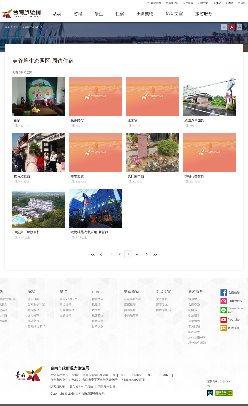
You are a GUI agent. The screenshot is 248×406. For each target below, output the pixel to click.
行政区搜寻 (67, 310)
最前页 (93, 254)
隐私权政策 (57, 386)
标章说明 (97, 326)
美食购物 (144, 13)
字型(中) (232, 27)
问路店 (192, 310)
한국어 (242, 2)
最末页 (155, 254)
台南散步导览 (36, 304)
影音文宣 (174, 13)
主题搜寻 (65, 315)
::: (147, 3)
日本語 (229, 2)
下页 (101, 254)
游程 (78, 13)
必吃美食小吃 (132, 299)
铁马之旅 (33, 321)
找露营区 (97, 315)
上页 (146, 254)
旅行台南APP (197, 337)
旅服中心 (194, 299)
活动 (57, 13)
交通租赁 (194, 315)
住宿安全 (97, 321)
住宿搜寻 (97, 299)
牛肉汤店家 (131, 315)
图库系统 (162, 310)
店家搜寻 (130, 304)
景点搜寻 (65, 304)
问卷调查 (194, 332)
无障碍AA (223, 393)
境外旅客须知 (197, 343)
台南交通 (194, 304)
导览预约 (194, 321)
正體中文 (203, 2)
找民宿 (96, 310)
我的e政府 (210, 393)
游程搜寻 (33, 310)
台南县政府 (172, 2)
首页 (7, 26)
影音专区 (162, 304)
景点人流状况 (68, 299)
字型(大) (239, 27)
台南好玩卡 (35, 326)
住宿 (119, 13)
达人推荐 (33, 315)
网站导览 (156, 2)
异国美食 (130, 310)
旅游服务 (203, 13)
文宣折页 (162, 299)
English (217, 2)
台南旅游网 (21, 14)
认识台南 (33, 299)
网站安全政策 (106, 386)
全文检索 (188, 2)
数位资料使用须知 (81, 386)
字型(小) (224, 27)
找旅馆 (96, 304)
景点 (99, 13)
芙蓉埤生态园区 (31, 26)
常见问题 (194, 326)
